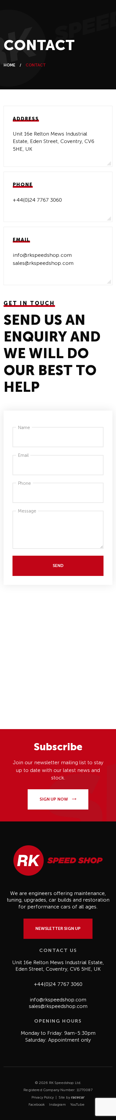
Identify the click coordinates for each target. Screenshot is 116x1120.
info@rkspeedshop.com (42, 255)
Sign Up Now (54, 799)
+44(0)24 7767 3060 (37, 200)
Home (9, 65)
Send (58, 565)
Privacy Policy (43, 1097)
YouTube (77, 1104)
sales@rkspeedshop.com (43, 263)
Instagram (57, 1104)
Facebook (37, 1104)
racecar (77, 1097)
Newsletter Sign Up (58, 928)
